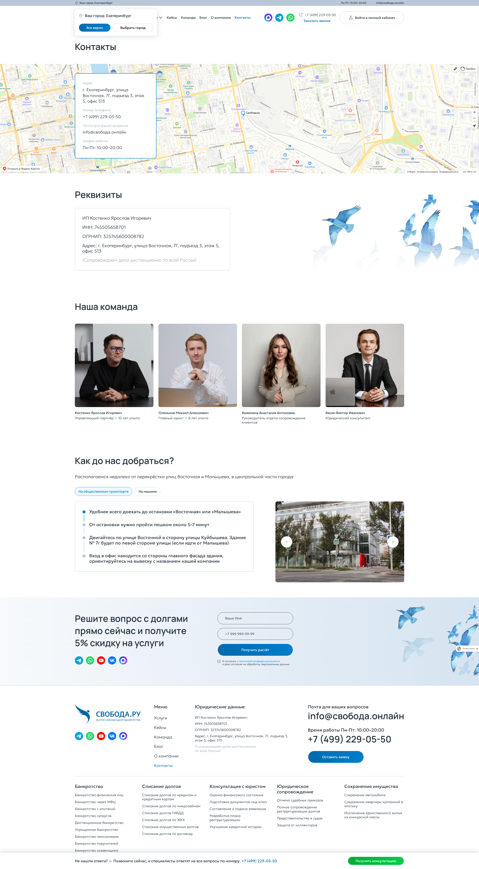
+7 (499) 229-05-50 (102, 116)
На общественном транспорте (103, 491)
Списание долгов (161, 786)
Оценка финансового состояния (236, 795)
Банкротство (89, 786)
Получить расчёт (255, 650)
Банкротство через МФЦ (95, 802)
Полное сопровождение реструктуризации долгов (298, 809)
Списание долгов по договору (167, 834)
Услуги (160, 718)
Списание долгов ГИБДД (163, 813)
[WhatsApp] (290, 17)
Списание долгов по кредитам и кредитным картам (169, 797)
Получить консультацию (376, 861)
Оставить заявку (336, 757)
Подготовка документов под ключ (238, 802)
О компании (221, 18)
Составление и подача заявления (238, 809)
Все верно (94, 27)
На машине (147, 491)
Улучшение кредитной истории (235, 827)
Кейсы (172, 18)
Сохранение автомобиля (365, 795)
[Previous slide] (286, 542)
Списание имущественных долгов (170, 827)
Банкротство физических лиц (99, 795)
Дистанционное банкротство (99, 823)
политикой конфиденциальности (259, 661)
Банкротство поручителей (96, 843)
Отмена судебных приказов (300, 800)
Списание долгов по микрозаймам (171, 806)
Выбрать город (133, 27)
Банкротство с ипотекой (95, 809)
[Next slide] (393, 542)
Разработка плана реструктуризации (225, 818)
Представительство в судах (300, 818)
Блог (203, 18)
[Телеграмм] (279, 17)
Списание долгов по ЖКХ (163, 820)
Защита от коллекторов (297, 825)
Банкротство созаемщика (96, 850)
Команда (188, 18)
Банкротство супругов (93, 816)
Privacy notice (468, 648)
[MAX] (268, 17)
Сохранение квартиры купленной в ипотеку (373, 804)
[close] (477, 648)
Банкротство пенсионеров (97, 836)
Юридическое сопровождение (295, 789)
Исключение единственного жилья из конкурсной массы (373, 815)
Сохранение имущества (371, 786)
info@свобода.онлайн (390, 2)
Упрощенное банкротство (96, 829)
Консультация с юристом (238, 786)
